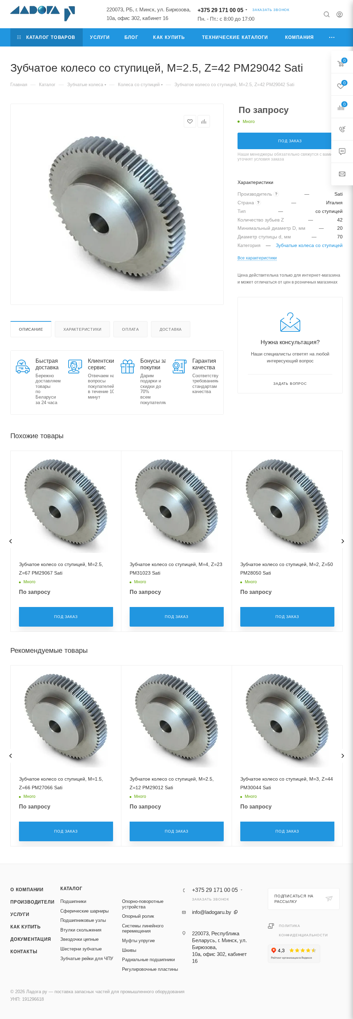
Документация (30, 939)
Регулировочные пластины (150, 969)
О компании (26, 889)
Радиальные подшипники (148, 959)
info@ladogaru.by (211, 912)
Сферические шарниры (84, 911)
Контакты (23, 951)
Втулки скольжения (80, 930)
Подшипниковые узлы (83, 920)
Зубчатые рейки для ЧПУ (86, 958)
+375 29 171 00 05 (220, 10)
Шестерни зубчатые (81, 948)
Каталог (71, 888)
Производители (32, 902)
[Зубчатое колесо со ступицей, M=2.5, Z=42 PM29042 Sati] (117, 213)
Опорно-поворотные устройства (142, 904)
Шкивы (129, 950)
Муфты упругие (138, 940)
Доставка (171, 329)
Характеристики (82, 329)
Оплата (130, 329)
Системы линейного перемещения (142, 928)
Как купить (25, 926)
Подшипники (73, 901)
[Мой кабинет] (339, 15)
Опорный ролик (138, 916)
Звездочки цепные (79, 939)
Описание (31, 329)
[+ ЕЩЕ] (332, 37)
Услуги (19, 914)
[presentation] (10, 541)
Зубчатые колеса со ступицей (309, 245)
